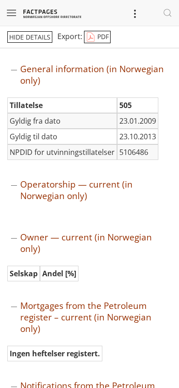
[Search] (167, 13)
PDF (102, 36)
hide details (29, 37)
